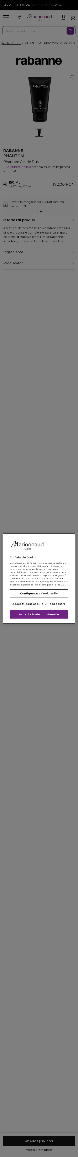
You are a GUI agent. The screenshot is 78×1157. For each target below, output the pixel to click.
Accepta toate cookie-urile (39, 614)
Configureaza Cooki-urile (39, 593)
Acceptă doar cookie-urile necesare (39, 603)
